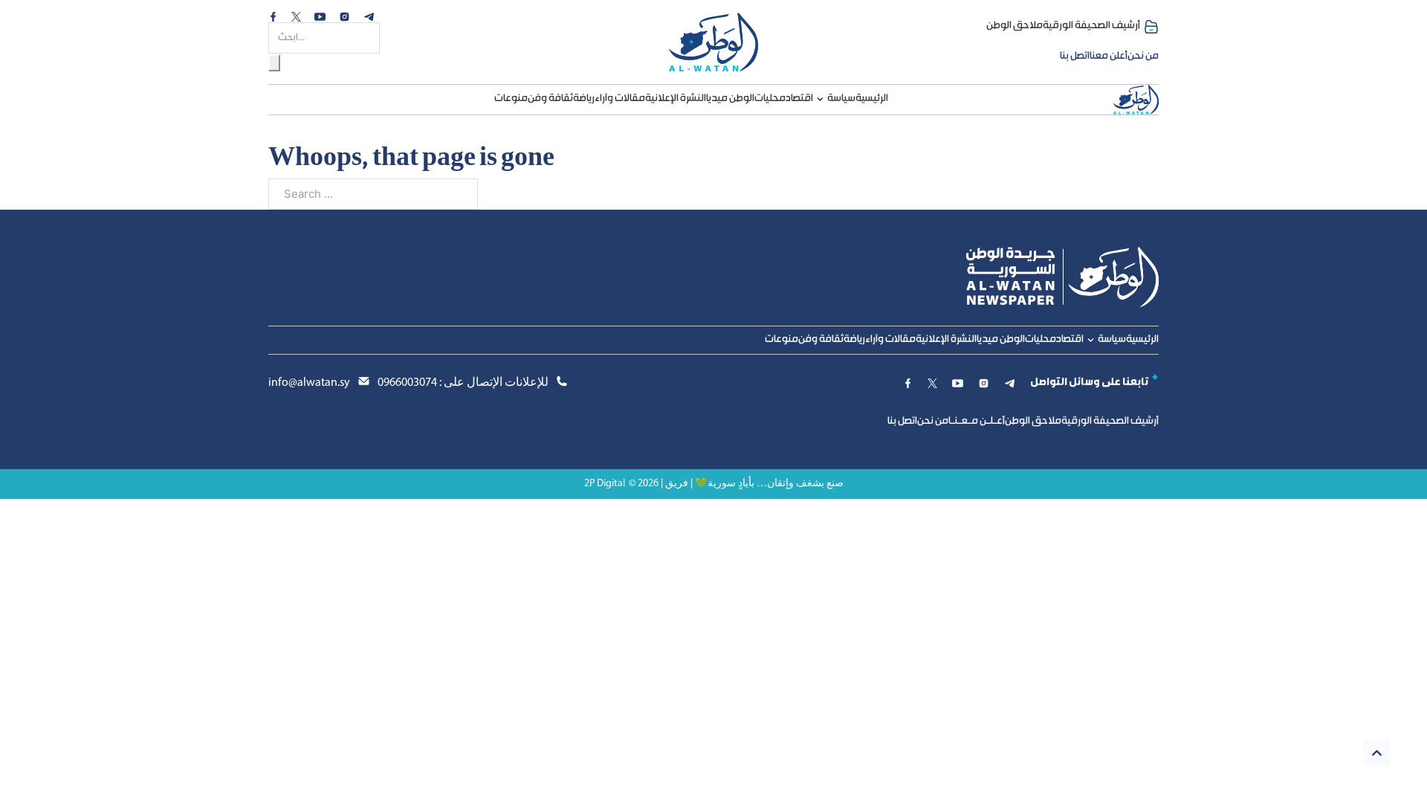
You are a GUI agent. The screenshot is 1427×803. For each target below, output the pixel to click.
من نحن (1143, 56)
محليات (770, 99)
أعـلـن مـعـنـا (976, 421)
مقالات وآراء (620, 99)
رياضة (584, 99)
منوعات (511, 99)
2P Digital (604, 483)
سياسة (841, 99)
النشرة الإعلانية (675, 99)
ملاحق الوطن (1014, 26)
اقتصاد (799, 99)
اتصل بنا (1075, 56)
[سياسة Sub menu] (820, 99)
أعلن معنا (1108, 56)
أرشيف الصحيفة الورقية (1091, 26)
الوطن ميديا (730, 99)
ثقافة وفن (550, 99)
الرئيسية (871, 99)
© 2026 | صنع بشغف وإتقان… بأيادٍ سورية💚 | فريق (736, 483)
